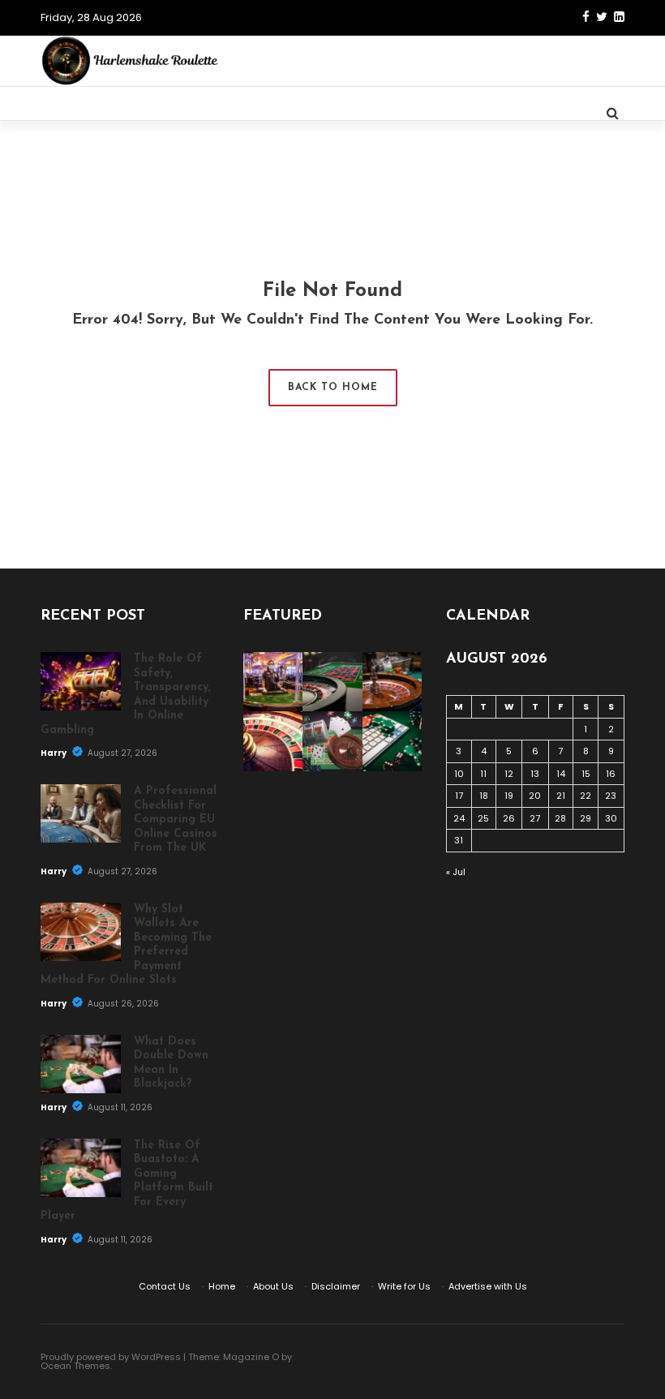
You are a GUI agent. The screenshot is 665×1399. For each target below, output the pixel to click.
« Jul (456, 871)
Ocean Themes (75, 1365)
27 (535, 818)
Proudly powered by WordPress (111, 1356)
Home (221, 1286)
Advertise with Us (487, 1286)
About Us (273, 1286)
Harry (54, 753)
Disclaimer (335, 1286)
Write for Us (404, 1286)
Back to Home (333, 388)
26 (509, 818)
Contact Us (165, 1286)
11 (483, 773)
